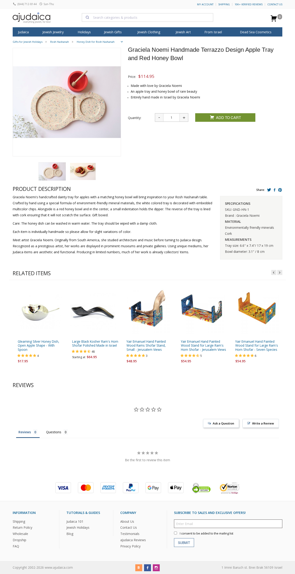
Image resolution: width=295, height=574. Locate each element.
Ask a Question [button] (223, 423)
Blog (69, 533)
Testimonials (129, 533)
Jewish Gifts (113, 32)
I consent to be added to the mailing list (206, 533)
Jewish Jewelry (53, 32)
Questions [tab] (53, 432)
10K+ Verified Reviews (249, 4)
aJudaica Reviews (133, 540)
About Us (127, 521)
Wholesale (20, 533)
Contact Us (274, 4)
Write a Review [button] (263, 423)
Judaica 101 (74, 521)
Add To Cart (228, 117)
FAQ (16, 546)
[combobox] (147, 17)
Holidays (84, 32)
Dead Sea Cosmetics (255, 32)
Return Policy (22, 527)
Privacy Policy (130, 546)
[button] (52, 171)
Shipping (224, 4)
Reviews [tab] (24, 432)
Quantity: (134, 118)
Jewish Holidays (77, 527)
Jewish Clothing (148, 32)
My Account (205, 4)
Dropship (19, 540)
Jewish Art (183, 32)
